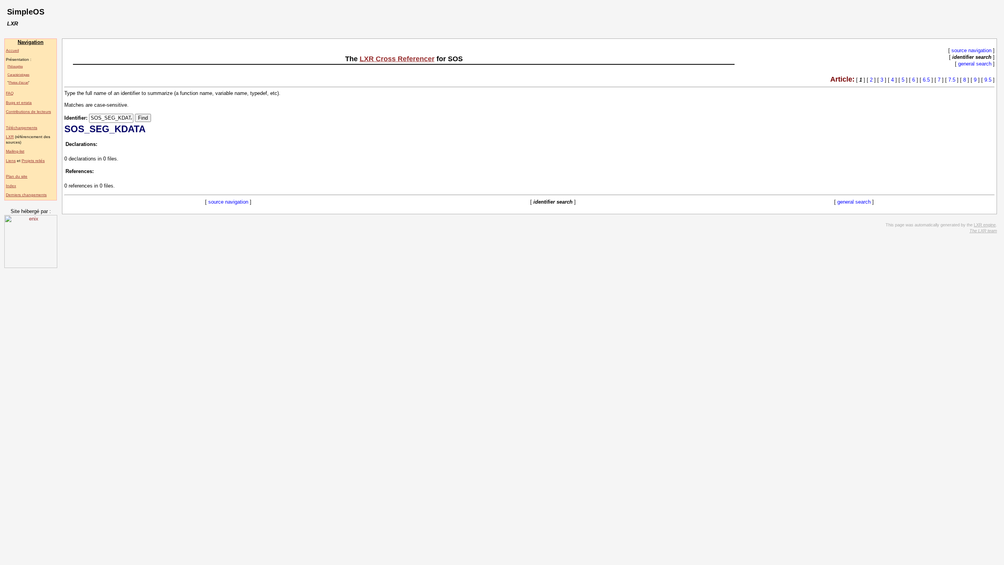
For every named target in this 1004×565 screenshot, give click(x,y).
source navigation (971, 50)
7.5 (951, 80)
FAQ (10, 93)
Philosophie (15, 66)
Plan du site (16, 176)
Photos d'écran (18, 82)
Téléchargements (21, 128)
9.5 (987, 80)
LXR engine (985, 224)
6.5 (926, 80)
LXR (10, 137)
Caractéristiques (18, 75)
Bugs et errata (19, 102)
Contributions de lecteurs (28, 111)
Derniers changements (26, 195)
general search (974, 64)
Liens (11, 161)
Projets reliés (33, 161)
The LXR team (983, 230)
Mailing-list (15, 151)
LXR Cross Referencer (397, 59)
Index (11, 186)
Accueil (12, 50)
